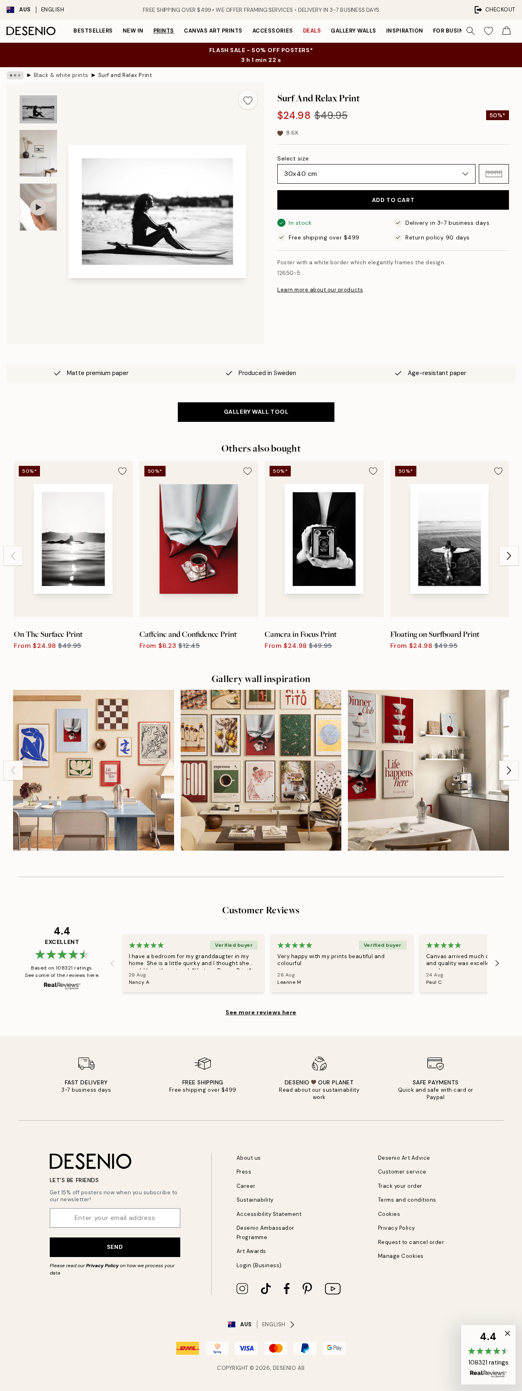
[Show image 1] (38, 109)
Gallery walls (353, 30)
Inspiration (404, 30)
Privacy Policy (102, 1265)
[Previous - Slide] (13, 556)
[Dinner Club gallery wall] (428, 770)
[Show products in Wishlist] (489, 31)
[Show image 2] (38, 153)
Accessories (272, 30)
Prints (163, 30)
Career (246, 1186)
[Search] (471, 31)
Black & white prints (61, 75)
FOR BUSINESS (454, 30)
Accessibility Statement (269, 1214)
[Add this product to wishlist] (248, 100)
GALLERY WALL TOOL (256, 411)
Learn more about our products (320, 289)
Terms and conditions (407, 1199)
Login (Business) (259, 1265)
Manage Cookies (401, 1256)
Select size (293, 158)
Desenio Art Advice (404, 1157)
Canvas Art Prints (213, 30)
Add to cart (393, 200)
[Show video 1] (38, 207)
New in (133, 30)
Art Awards (251, 1251)
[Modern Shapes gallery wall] (93, 770)
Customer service (402, 1171)
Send (115, 1247)
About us (249, 1157)
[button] (494, 174)
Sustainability (255, 1199)
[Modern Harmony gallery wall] (261, 770)
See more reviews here (261, 1012)
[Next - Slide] (509, 556)
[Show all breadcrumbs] (15, 75)
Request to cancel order (411, 1242)
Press (244, 1171)
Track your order (400, 1186)
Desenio (284, 1368)
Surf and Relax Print (125, 75)
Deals (312, 30)
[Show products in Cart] (506, 31)
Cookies (389, 1214)
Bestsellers (93, 30)
